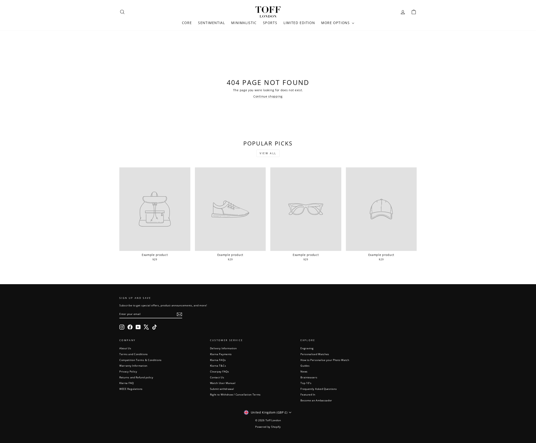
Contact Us (217, 377)
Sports (270, 23)
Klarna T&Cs (218, 365)
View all (268, 153)
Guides (304, 365)
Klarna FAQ (126, 383)
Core (187, 23)
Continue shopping (268, 96)
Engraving (306, 348)
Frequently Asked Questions (318, 388)
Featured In (307, 394)
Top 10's (306, 383)
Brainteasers (308, 377)
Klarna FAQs (218, 360)
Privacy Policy (128, 371)
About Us (125, 348)
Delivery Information (223, 348)
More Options (336, 23)
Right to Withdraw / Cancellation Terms (235, 394)
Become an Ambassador (316, 400)
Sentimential (211, 23)
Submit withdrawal (222, 388)
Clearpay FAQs (219, 371)
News (304, 371)
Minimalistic (243, 23)
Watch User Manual (223, 383)
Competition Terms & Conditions (140, 360)
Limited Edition (299, 23)
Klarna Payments (221, 354)
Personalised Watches (314, 354)
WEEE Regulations (131, 388)
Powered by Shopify (268, 427)
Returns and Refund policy (136, 377)
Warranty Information (133, 365)
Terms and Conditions (133, 354)
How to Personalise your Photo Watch (324, 360)
